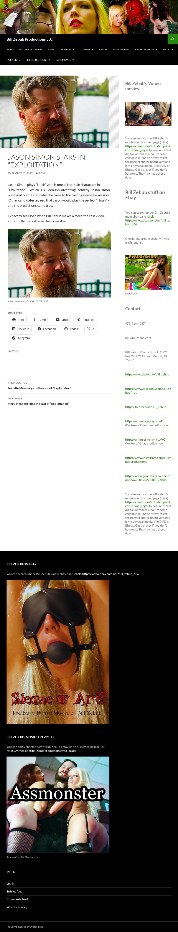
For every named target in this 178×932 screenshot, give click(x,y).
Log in (11, 883)
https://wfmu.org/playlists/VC (145, 439)
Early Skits (13, 59)
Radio (51, 49)
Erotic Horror (144, 49)
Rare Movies (63, 59)
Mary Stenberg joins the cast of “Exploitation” (38, 401)
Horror (66, 49)
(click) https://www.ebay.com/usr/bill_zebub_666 (147, 220)
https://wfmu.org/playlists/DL (145, 421)
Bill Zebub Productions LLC (30, 39)
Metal (166, 49)
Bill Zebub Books (36, 59)
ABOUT (103, 49)
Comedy (85, 49)
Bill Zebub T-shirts (30, 49)
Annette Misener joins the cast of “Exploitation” (39, 385)
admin (43, 173)
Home (10, 49)
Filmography (121, 49)
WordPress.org (17, 907)
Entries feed (15, 891)
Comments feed (17, 899)
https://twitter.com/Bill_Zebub (145, 407)
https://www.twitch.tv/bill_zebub (147, 374)
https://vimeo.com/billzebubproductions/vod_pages (148, 148)
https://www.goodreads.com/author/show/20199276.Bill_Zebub (147, 478)
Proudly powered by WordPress (25, 926)
